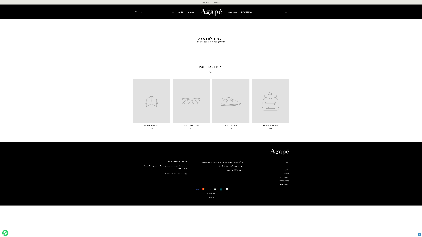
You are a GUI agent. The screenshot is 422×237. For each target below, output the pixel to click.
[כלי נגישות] (419, 234)
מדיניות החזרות (284, 184)
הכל (211, 72)
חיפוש (287, 162)
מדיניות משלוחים (284, 181)
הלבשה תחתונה (232, 12)
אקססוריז (191, 12)
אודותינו (286, 170)
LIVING (180, 12)
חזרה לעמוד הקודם (204, 41)
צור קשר (171, 12)
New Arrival (246, 12)
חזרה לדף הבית (219, 41)
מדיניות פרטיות (284, 177)
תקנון (287, 166)
